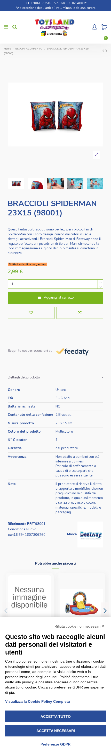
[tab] (55, 377)
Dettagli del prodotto (24, 377)
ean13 (13, 534)
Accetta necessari (55, 731)
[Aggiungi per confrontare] (80, 313)
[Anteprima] (47, 600)
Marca (72, 534)
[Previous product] (103, 50)
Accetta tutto (56, 716)
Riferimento (17, 524)
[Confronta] (47, 591)
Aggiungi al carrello (59, 297)
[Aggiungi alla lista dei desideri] (31, 313)
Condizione (17, 529)
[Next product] (106, 50)
